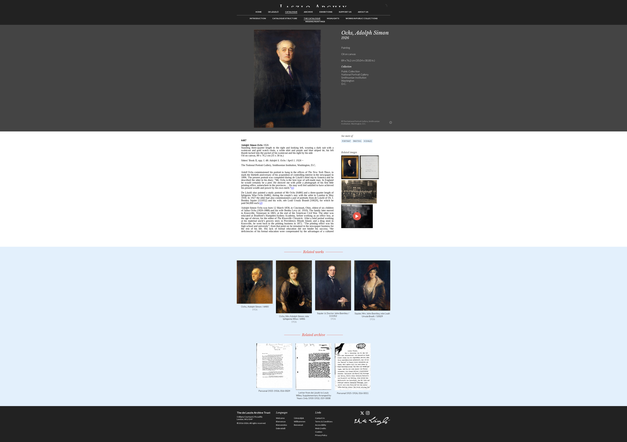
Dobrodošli (280, 428)
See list (401, 32)
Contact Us (320, 418)
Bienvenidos (281, 425)
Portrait (346, 141)
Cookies (318, 432)
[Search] (387, 4)
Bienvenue (281, 421)
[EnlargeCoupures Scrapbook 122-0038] (359, 192)
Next (406, 32)
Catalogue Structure (284, 18)
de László (273, 12)
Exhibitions (325, 12)
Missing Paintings (315, 21)
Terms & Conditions (324, 421)
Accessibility (320, 425)
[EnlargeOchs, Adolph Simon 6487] (350, 167)
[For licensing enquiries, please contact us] (390, 122)
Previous (396, 32)
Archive (308, 12)
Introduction (258, 18)
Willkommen (299, 421)
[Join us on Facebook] (356, 413)
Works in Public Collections (362, 18)
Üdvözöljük (299, 418)
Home (259, 12)
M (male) (368, 141)
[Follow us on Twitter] (362, 413)
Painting (357, 141)
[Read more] (255, 302)
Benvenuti (298, 425)
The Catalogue (312, 18)
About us (363, 12)
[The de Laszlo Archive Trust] (313, 4)
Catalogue (291, 12)
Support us (345, 12)
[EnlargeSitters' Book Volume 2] (369, 167)
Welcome (280, 418)
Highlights (333, 18)
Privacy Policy (321, 435)
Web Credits (320, 428)
